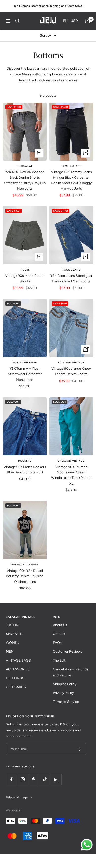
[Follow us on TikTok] (44, 779)
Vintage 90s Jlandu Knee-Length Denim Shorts (71, 371)
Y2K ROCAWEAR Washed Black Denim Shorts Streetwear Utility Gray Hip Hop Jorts (25, 180)
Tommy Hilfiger (25, 362)
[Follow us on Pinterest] (33, 779)
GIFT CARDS (16, 687)
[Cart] (87, 21)
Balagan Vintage (71, 362)
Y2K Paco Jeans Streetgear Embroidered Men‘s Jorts (71, 278)
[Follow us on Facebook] (11, 779)
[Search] (17, 21)
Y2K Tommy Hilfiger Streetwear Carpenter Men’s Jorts (25, 374)
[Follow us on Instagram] (22, 779)
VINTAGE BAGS (18, 660)
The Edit (59, 660)
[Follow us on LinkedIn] (55, 779)
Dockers (24, 460)
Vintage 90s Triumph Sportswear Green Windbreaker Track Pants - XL (71, 475)
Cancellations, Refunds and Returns (70, 672)
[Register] (79, 749)
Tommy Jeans (71, 166)
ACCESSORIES (18, 669)
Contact (59, 634)
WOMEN (12, 643)
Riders (25, 269)
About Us (60, 625)
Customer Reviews (67, 651)
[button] (70, 21)
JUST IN (12, 625)
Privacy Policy (63, 693)
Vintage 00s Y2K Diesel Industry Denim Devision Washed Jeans (25, 576)
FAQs (57, 643)
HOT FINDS (15, 678)
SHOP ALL (14, 634)
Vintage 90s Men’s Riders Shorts (24, 278)
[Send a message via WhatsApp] (87, 845)
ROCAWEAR (25, 166)
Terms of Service (66, 702)
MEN (10, 651)
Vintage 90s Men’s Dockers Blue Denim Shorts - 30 (25, 469)
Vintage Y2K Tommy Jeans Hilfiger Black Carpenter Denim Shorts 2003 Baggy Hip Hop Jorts (71, 180)
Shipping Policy (64, 684)
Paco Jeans (71, 269)
